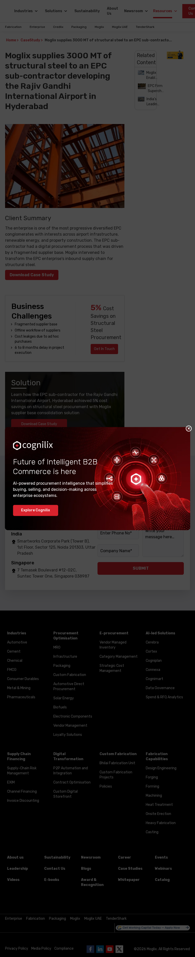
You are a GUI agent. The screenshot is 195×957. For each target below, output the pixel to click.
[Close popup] (188, 428)
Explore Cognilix (35, 510)
